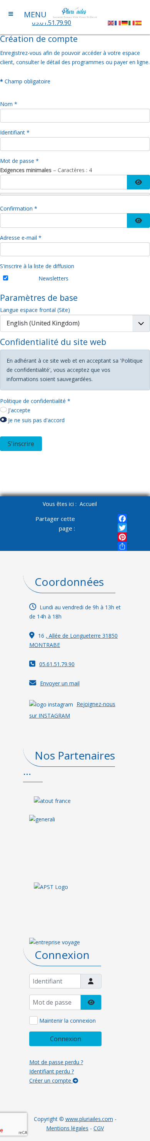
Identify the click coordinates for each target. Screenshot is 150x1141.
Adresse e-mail (21, 237)
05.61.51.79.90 (51, 22)
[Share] (122, 546)
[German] (125, 22)
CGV (98, 1128)
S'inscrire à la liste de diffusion (37, 266)
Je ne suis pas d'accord (36, 420)
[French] (118, 22)
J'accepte (19, 410)
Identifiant (15, 132)
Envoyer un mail (60, 683)
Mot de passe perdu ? (56, 1062)
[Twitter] (122, 527)
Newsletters (53, 278)
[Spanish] (138, 22)
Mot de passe (19, 160)
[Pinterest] (122, 537)
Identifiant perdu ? (51, 1071)
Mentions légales (67, 1128)
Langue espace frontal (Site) (35, 309)
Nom (8, 104)
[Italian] (131, 22)
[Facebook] (122, 518)
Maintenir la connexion (67, 1020)
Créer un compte (51, 1080)
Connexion (65, 1039)
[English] (111, 22)
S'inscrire (21, 443)
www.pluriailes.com (89, 1119)
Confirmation (18, 208)
